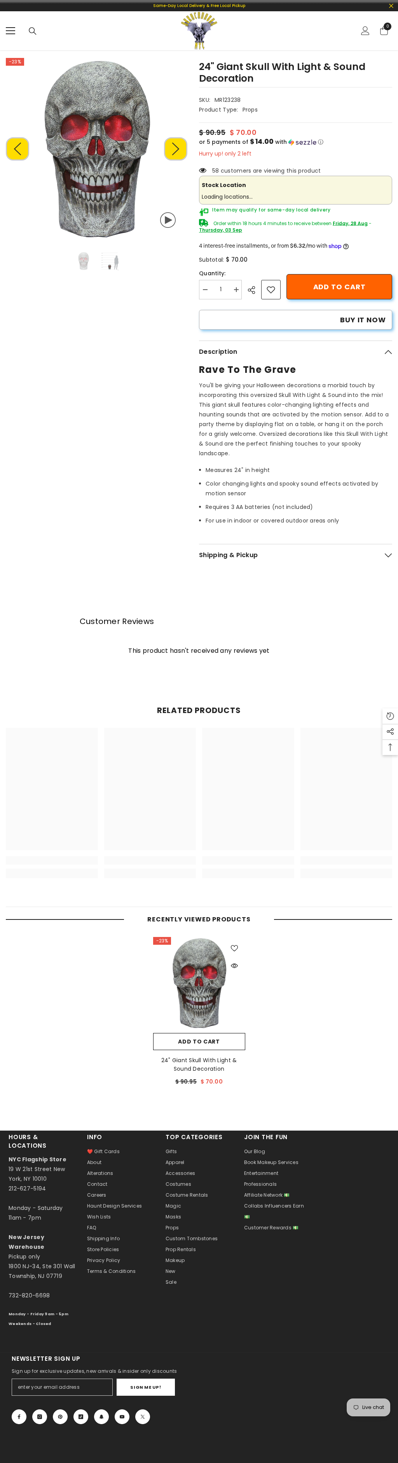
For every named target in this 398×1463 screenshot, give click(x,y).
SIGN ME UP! (145, 1387)
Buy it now (363, 320)
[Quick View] (234, 966)
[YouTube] (122, 1416)
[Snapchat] (101, 1416)
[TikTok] (80, 1416)
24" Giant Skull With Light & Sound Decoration (199, 1064)
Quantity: (212, 273)
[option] (96, 148)
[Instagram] (39, 1416)
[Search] (32, 31)
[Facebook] (19, 1416)
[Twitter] (142, 1416)
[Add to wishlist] (234, 948)
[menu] (10, 30)
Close (391, 6)
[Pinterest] (60, 1416)
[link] (271, 289)
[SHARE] (254, 290)
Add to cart (339, 287)
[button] (17, 149)
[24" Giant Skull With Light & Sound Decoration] (199, 983)
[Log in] (365, 30)
